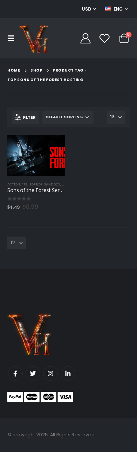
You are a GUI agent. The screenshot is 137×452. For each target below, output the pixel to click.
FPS (24, 184)
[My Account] (85, 38)
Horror (35, 184)
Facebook (15, 373)
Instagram (50, 373)
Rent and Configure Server (53, 146)
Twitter (33, 373)
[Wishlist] (104, 38)
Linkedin (68, 373)
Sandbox (52, 184)
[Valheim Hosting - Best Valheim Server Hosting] (33, 38)
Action (13, 184)
